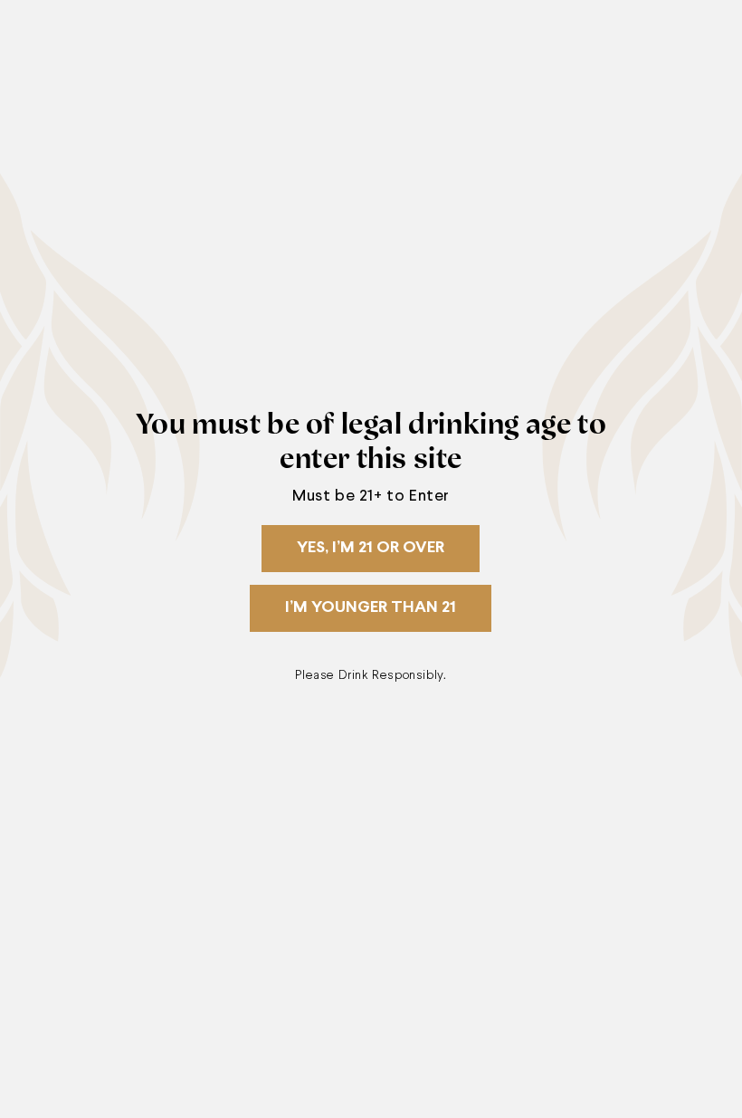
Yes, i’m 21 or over (370, 548)
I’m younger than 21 (370, 608)
